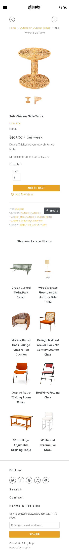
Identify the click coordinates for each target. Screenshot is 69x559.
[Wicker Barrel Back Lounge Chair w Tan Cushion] (21, 322)
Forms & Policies (24, 505)
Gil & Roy (15, 123)
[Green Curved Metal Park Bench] (21, 270)
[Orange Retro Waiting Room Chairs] (21, 375)
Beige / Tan (25, 224)
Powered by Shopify (19, 547)
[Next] (55, 19)
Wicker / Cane (39, 224)
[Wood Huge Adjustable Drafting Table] (21, 422)
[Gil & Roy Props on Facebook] (21, 480)
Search (15, 489)
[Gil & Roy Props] (34, 7)
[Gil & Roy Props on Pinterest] (30, 480)
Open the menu (5, 8)
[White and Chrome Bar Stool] (48, 422)
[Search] (60, 7)
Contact (16, 497)
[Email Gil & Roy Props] (46, 480)
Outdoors (19, 209)
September (37, 220)
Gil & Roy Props (26, 543)
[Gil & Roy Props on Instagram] (38, 480)
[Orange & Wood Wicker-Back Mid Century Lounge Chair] (48, 322)
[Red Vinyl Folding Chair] (48, 375)
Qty (15, 171)
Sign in (57, 7)
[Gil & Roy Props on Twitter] (13, 480)
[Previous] (12, 19)
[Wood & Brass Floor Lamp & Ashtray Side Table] (48, 270)
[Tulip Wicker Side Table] (34, 68)
